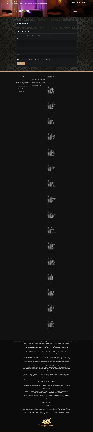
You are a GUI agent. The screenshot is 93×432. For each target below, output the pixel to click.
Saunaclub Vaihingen (51, 125)
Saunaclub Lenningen (51, 211)
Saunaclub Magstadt (50, 219)
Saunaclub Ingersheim (51, 193)
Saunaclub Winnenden (51, 149)
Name (18, 48)
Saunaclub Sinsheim (50, 105)
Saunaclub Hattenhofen (51, 251)
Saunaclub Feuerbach (51, 229)
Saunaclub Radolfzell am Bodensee (52, 189)
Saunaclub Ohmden (50, 179)
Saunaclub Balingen (50, 289)
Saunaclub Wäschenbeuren (51, 152)
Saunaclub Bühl (50, 309)
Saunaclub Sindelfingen (51, 103)
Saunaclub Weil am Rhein (51, 136)
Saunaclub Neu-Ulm (50, 169)
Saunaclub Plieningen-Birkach (52, 186)
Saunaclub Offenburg (51, 178)
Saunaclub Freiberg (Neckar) (51, 232)
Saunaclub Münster (50, 162)
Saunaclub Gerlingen (51, 241)
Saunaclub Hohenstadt (51, 261)
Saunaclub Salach (50, 88)
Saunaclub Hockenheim (51, 260)
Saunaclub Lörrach (50, 218)
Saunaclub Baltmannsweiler (51, 290)
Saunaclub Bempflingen (51, 291)
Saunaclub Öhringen (50, 156)
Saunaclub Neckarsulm (51, 166)
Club (73, 2)
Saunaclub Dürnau (50, 320)
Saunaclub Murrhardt (51, 226)
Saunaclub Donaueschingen (51, 317)
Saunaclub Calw (50, 310)
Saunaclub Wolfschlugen (51, 151)
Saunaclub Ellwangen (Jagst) (51, 326)
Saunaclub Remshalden (51, 78)
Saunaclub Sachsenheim (51, 87)
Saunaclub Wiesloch (50, 148)
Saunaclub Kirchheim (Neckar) (52, 198)
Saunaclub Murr (50, 225)
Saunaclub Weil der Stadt (51, 137)
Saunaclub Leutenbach (51, 213)
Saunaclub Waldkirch (51, 131)
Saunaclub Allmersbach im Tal (52, 275)
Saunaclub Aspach (50, 280)
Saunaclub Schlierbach (51, 91)
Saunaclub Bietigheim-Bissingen (52, 298)
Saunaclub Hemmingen (51, 255)
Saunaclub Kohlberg (50, 200)
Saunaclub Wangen (50, 134)
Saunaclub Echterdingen (51, 322)
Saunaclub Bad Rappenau (51, 287)
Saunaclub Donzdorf (50, 318)
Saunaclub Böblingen (51, 305)
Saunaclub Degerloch (51, 313)
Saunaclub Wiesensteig (51, 147)
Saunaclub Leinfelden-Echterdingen (52, 210)
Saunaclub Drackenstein (51, 319)
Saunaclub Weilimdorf (51, 139)
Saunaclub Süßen (50, 116)
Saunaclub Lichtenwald (51, 215)
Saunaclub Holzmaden (51, 263)
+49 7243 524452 (21, 91)
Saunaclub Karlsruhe (51, 196)
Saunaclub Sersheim (50, 101)
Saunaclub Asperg (50, 281)
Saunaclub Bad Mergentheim (52, 286)
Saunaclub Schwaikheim (51, 94)
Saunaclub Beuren (50, 295)
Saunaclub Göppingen (51, 250)
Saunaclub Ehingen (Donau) (51, 323)
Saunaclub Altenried (50, 278)
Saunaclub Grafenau (50, 243)
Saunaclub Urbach (50, 124)
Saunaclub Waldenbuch (51, 130)
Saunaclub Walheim (50, 133)
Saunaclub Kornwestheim (51, 204)
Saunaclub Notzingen (51, 171)
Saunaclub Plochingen (51, 187)
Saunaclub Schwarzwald (51, 95)
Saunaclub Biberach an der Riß (52, 296)
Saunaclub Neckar (50, 164)
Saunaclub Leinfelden (51, 209)
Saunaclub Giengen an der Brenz (52, 242)
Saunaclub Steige (50, 108)
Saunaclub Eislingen (50, 325)
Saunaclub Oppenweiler (51, 180)
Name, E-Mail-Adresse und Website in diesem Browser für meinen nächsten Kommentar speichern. (36, 59)
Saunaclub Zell (50, 154)
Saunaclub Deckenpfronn (51, 312)
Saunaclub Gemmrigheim (51, 240)
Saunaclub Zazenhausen (51, 153)
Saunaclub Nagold (50, 163)
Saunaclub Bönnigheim (51, 307)
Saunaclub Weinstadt (51, 142)
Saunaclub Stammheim (51, 107)
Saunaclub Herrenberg (51, 256)
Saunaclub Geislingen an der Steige (52, 239)
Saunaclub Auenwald (51, 282)
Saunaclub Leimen (50, 208)
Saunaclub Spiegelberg (51, 106)
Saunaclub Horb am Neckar (51, 264)
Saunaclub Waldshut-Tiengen (52, 132)
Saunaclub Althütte (50, 279)
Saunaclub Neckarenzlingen (51, 165)
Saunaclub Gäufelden (51, 249)
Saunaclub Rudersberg (51, 85)
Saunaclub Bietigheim (51, 297)
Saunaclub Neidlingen (51, 168)
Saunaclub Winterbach (51, 150)
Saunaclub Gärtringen (51, 248)
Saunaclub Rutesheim (51, 86)
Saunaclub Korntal (50, 203)
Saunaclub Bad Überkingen (51, 288)
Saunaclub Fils (50, 231)
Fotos (78, 2)
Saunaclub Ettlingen (50, 334)
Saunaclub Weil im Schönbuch (52, 138)
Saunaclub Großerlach (51, 246)
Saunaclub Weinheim (51, 141)
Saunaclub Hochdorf (50, 259)
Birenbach (75, 11)
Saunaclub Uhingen (50, 120)
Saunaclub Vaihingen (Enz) (51, 126)
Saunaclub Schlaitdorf (51, 89)
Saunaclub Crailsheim (51, 311)
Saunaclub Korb (50, 202)
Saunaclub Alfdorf (50, 274)
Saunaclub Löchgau (50, 217)
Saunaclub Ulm (50, 121)
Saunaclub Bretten (50, 302)
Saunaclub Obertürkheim (51, 177)
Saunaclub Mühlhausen (51, 161)
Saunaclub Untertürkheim (51, 123)
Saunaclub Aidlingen (50, 271)
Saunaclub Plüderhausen (51, 188)
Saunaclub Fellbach (50, 228)
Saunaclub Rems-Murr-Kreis (51, 76)
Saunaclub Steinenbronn (51, 109)
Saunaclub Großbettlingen (51, 244)
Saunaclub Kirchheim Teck (51, 199)
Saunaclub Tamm (50, 117)
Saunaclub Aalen (50, 265)
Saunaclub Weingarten (51, 140)
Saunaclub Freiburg (50, 233)
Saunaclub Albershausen (51, 272)
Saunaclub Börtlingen (51, 308)
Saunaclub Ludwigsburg (51, 216)
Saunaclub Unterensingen (51, 122)
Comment (19, 38)
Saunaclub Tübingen (50, 119)
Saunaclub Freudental (51, 235)
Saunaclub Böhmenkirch (51, 306)
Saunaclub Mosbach (50, 223)
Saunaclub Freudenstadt (51, 234)
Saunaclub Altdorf (50, 277)
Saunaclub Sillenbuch (51, 102)
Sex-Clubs (34, 80)
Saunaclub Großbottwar (51, 245)
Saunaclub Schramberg (51, 93)
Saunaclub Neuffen (50, 170)
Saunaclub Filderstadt (51, 230)
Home (70, 11)
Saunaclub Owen (50, 183)
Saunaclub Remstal (50, 79)
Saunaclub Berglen (50, 293)
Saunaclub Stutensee (51, 110)
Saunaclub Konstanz (50, 201)
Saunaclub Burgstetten (51, 304)
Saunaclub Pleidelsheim (51, 185)
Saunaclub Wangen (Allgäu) (51, 135)
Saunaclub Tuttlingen (51, 118)
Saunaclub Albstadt (50, 273)
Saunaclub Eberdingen (51, 321)
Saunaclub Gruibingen (51, 247)
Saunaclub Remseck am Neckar (52, 77)
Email (18, 54)
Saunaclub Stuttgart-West (51, 115)
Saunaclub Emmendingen (51, 327)
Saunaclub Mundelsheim (51, 224)
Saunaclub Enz (50, 328)
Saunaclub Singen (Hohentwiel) (52, 104)
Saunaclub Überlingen (51, 157)
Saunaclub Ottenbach (51, 182)
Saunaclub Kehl (50, 197)
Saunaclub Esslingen (50, 333)
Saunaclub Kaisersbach (51, 195)
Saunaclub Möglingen (51, 227)
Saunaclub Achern (50, 266)
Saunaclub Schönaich (51, 100)
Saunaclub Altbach (50, 276)
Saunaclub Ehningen (50, 324)
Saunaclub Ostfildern (51, 181)
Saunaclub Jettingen (50, 194)
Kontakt (84, 2)
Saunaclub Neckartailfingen (51, 167)
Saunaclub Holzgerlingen (51, 262)
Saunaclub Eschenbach (51, 332)
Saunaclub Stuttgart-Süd (51, 114)
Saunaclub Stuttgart (15, 2)
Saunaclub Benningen (51, 292)
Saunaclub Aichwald (50, 270)
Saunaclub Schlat (50, 90)
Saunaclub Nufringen (51, 172)
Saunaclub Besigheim (51, 294)
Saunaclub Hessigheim (51, 257)
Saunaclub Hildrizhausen (51, 258)
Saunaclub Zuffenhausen (51, 155)
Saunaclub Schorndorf (51, 92)
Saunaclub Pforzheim (51, 184)
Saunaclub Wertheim (51, 146)
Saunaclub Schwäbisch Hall (51, 99)
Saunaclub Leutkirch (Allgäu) (51, 214)
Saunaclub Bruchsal (50, 303)
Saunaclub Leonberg (50, 212)
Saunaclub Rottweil (50, 84)
